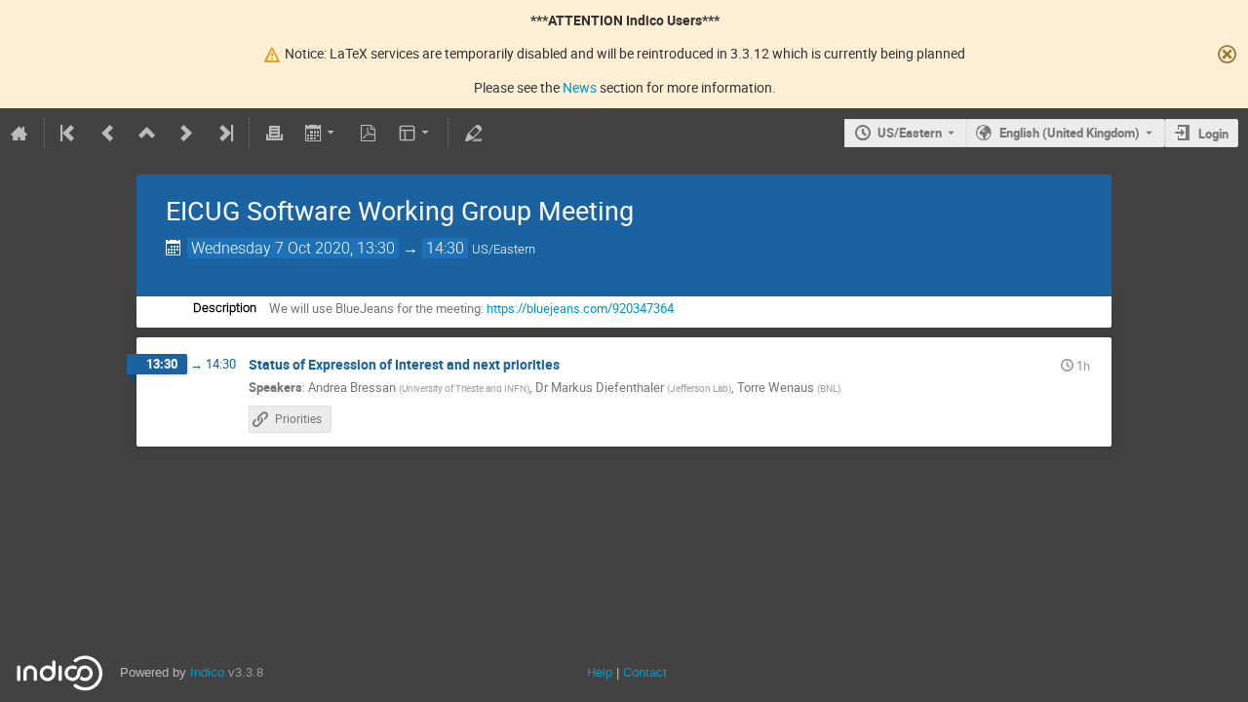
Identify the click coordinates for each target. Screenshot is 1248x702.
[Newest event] (224, 132)
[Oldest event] (69, 132)
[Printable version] (273, 132)
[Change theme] (416, 132)
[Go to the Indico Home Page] (19, 132)
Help (599, 672)
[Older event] (108, 132)
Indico (207, 672)
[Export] (321, 132)
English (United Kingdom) (1069, 132)
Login (1213, 133)
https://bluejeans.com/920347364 (580, 308)
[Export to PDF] (368, 132)
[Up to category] (147, 132)
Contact (645, 672)
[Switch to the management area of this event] (472, 132)
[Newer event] (186, 132)
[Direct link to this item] (573, 365)
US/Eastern (910, 132)
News (580, 87)
